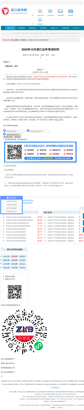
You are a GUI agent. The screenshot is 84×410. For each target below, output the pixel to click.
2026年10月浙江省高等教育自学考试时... (20, 220)
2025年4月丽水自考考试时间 (16, 229)
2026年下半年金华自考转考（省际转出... (61, 229)
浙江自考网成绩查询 (29, 392)
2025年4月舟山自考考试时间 (16, 235)
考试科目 (22, 260)
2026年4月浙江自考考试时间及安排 (18, 226)
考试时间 (23, 40)
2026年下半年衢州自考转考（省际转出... (61, 226)
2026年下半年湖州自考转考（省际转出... (61, 235)
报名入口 (54, 28)
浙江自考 (19, 392)
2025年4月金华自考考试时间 (16, 241)
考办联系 (14, 267)
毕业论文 (22, 264)
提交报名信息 (8, 137)
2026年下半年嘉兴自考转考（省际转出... (61, 238)
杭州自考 (49, 392)
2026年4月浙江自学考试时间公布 (17, 223)
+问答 (46, 72)
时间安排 (22, 256)
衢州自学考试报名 (68, 392)
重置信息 (17, 137)
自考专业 (43, 28)
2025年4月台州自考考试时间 (16, 232)
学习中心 (76, 28)
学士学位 (6, 264)
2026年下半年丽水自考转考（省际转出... (61, 217)
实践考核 (14, 264)
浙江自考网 (14, 40)
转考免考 (6, 267)
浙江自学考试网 (57, 392)
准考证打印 (6, 260)
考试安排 (32, 28)
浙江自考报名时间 (41, 392)
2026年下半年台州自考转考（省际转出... (61, 220)
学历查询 (22, 267)
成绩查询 (14, 260)
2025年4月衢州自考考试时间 (16, 238)
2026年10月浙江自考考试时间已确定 (18, 217)
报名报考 (21, 28)
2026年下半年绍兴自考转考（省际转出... (61, 232)
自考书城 (65, 28)
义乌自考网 (77, 392)
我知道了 (40, 69)
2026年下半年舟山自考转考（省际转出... (61, 223)
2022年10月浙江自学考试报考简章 (28, 84)
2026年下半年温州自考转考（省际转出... (61, 241)
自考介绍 (6, 256)
